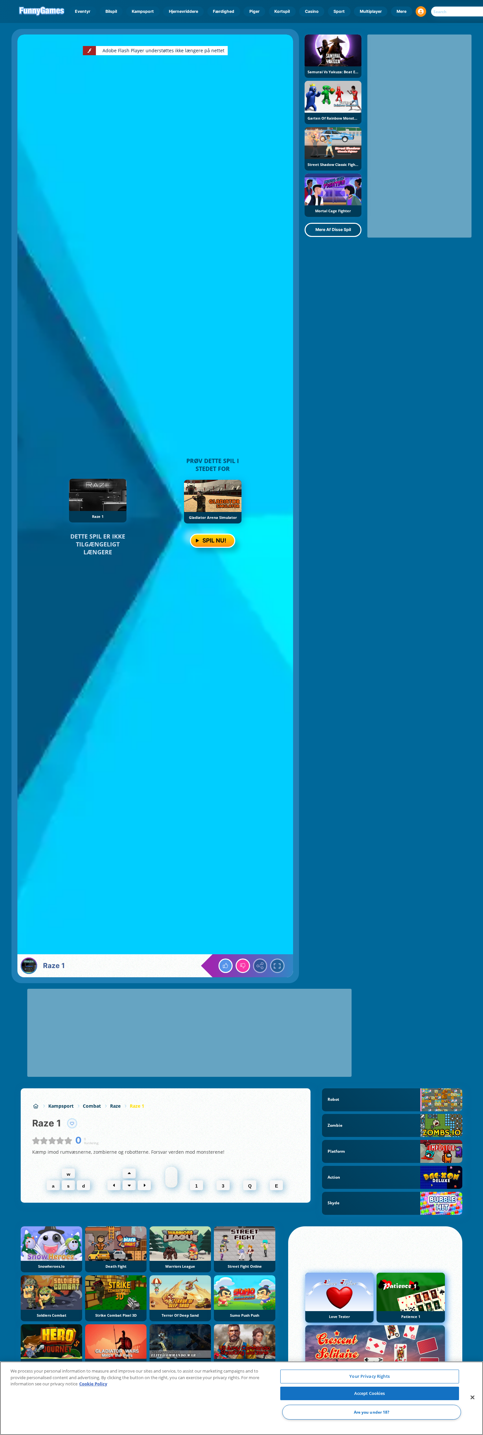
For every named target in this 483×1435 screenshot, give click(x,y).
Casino (312, 11)
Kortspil (282, 11)
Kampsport (143, 11)
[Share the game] (260, 966)
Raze (115, 1106)
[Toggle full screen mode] (277, 966)
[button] (421, 11)
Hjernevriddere (183, 11)
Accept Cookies (369, 1393)
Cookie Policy (93, 1384)
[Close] (472, 1397)
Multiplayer (371, 11)
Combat (92, 1106)
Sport (339, 11)
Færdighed (223, 11)
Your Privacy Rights (369, 1376)
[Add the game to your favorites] (72, 1123)
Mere (401, 11)
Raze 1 (137, 1106)
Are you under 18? (372, 1412)
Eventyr (82, 11)
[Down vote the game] (243, 966)
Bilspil (111, 11)
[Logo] (41, 11)
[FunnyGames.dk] (35, 1105)
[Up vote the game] (225, 966)
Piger (254, 11)
